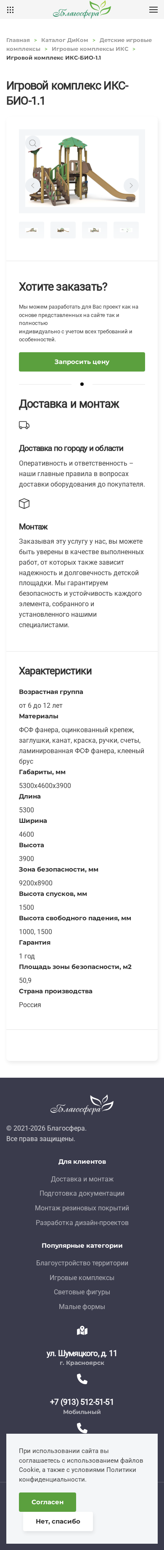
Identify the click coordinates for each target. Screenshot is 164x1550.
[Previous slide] (32, 185)
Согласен (47, 1502)
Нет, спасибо (58, 1521)
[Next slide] (131, 185)
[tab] (31, 230)
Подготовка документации (82, 1193)
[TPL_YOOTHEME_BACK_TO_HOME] (82, 9)
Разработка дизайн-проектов (82, 1223)
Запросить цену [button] (82, 362)
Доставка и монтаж (82, 1179)
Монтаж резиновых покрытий (82, 1208)
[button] (153, 9)
